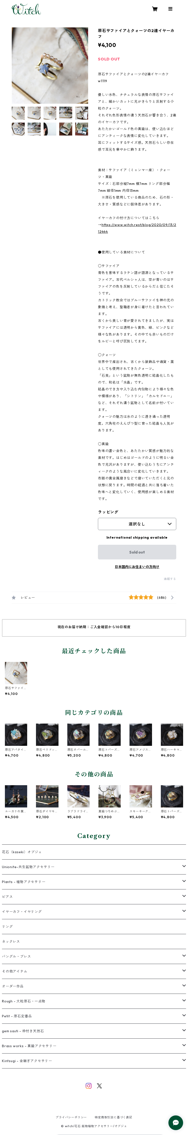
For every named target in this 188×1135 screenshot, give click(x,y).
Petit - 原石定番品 (17, 1016)
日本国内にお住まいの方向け (137, 567)
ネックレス (11, 941)
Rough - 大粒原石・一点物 (24, 1001)
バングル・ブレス (16, 956)
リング (7, 926)
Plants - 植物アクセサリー (24, 882)
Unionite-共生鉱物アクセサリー (28, 867)
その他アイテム (14, 971)
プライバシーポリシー (71, 1117)
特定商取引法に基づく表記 (113, 1117)
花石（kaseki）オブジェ (22, 852)
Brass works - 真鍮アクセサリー (29, 1046)
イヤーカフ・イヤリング (22, 911)
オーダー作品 (13, 986)
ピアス (7, 897)
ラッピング (108, 512)
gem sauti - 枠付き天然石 (23, 1031)
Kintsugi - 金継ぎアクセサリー (27, 1061)
